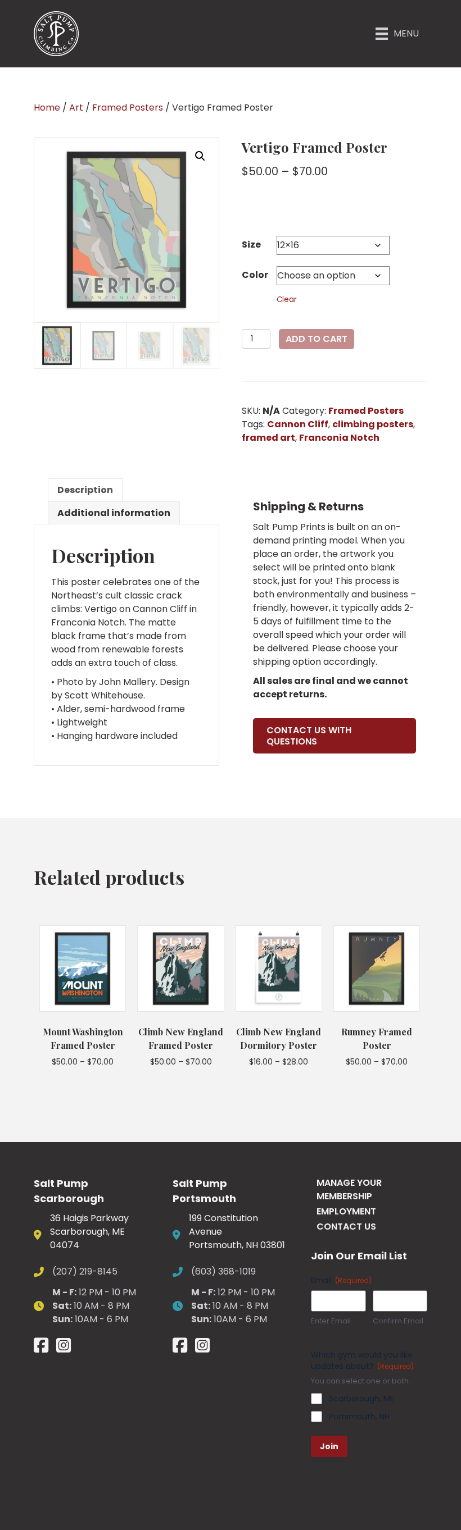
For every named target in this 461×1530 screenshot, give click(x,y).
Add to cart (316, 338)
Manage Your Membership (349, 1189)
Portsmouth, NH (359, 1416)
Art (76, 107)
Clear (287, 299)
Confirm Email (398, 1321)
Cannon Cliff (297, 424)
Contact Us (346, 1226)
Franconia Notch (339, 437)
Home (47, 107)
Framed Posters (127, 107)
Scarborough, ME (361, 1398)
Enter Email (331, 1321)
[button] (200, 156)
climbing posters (372, 424)
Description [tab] (85, 489)
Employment (346, 1211)
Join (329, 1446)
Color (255, 274)
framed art (268, 437)
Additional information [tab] (113, 512)
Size (251, 244)
